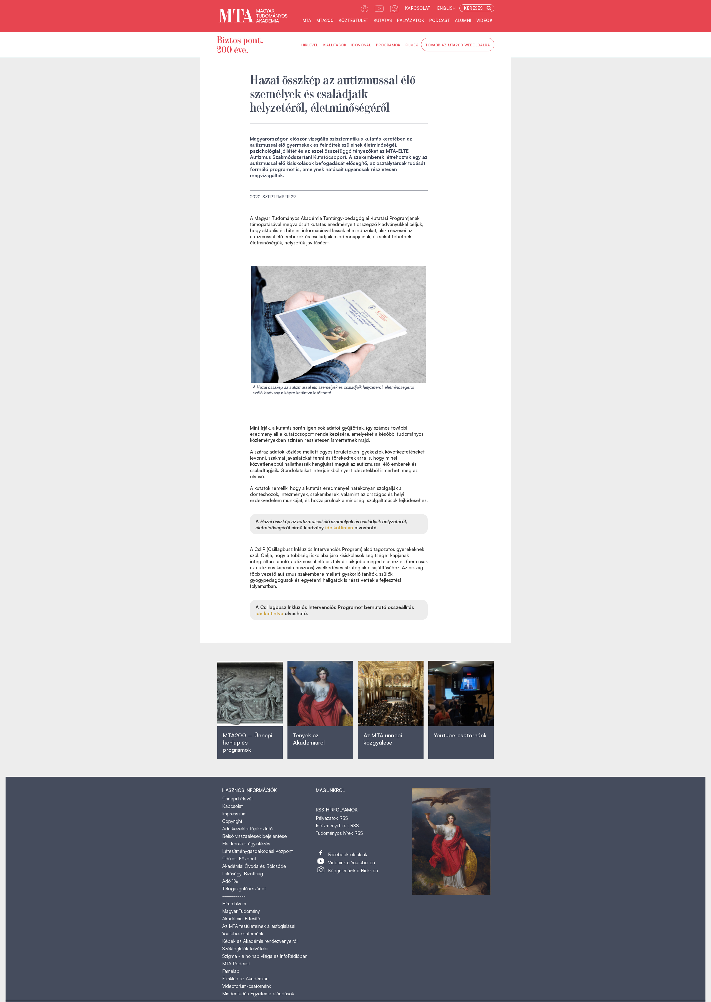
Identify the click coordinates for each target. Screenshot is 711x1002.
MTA (306, 20)
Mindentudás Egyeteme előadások (258, 993)
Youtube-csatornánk (242, 933)
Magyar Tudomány (241, 911)
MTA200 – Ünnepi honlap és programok (247, 742)
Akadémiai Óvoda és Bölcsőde (254, 866)
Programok (388, 45)
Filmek (411, 45)
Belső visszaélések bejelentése (254, 836)
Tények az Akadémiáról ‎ (309, 739)
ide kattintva (339, 527)
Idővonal (361, 45)
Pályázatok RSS (332, 818)
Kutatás (383, 20)
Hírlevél (309, 45)
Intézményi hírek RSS (337, 825)
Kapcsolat (417, 8)
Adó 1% (230, 881)
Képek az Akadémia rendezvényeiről (259, 941)
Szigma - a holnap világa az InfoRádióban (264, 956)
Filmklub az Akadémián (245, 978)
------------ (234, 896)
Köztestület (353, 20)
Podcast (439, 20)
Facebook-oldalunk (347, 854)
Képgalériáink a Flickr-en (353, 870)
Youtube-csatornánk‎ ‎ (460, 735)
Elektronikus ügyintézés (246, 843)
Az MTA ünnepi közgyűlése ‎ (383, 739)
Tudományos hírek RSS (339, 833)
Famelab (230, 971)
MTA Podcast (236, 963)
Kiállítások (334, 45)
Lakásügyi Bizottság (242, 873)
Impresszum (234, 813)
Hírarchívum (234, 903)
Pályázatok (410, 20)
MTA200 (325, 20)
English (446, 8)
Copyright (232, 821)
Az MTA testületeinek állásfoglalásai (258, 926)
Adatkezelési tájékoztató (247, 828)
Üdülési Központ (239, 858)
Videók (484, 20)
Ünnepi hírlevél (237, 798)
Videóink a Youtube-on (351, 862)
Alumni (463, 20)
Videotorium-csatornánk (246, 986)
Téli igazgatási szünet (244, 888)
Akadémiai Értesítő (241, 918)
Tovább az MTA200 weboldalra (457, 45)
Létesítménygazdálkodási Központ (257, 851)
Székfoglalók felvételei (245, 948)
